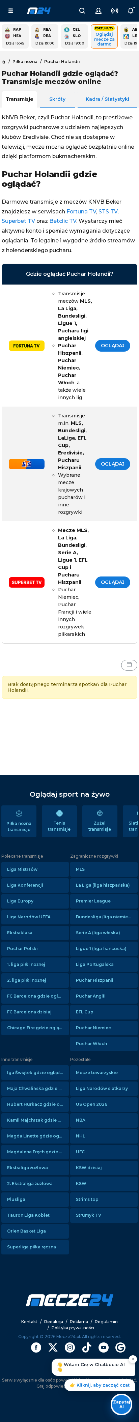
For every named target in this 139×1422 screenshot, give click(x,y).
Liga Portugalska (95, 964)
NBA (80, 1120)
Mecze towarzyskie (97, 1072)
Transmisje (19, 99)
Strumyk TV (88, 1215)
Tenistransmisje (59, 826)
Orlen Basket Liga (26, 1231)
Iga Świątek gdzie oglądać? (37, 1072)
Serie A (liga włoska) (98, 932)
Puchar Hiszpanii (94, 980)
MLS (80, 869)
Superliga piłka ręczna (31, 1246)
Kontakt (29, 1321)
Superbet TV (18, 221)
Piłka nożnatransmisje (18, 826)
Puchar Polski (22, 948)
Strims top (87, 1199)
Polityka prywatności (73, 1327)
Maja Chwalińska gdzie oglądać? (38, 1088)
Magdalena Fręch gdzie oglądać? (38, 1151)
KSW (81, 1183)
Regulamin (106, 1321)
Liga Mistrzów (22, 869)
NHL (80, 1135)
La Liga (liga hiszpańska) (103, 885)
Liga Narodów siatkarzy (102, 1088)
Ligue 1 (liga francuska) (101, 948)
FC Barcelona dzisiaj (29, 1011)
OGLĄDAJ (112, 346)
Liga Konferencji (25, 885)
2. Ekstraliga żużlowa (30, 1183)
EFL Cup (84, 1011)
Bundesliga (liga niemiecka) (107, 916)
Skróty (57, 99)
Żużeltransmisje (99, 826)
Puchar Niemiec (93, 1027)
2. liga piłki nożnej (26, 980)
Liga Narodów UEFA (29, 916)
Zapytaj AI (121, 1404)
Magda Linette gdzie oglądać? (38, 1135)
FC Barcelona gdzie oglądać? (38, 996)
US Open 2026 (91, 1104)
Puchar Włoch (91, 1043)
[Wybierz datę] (129, 665)
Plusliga (16, 1199)
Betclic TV (62, 221)
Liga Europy (20, 900)
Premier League (93, 900)
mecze (39, 11)
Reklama (79, 1321)
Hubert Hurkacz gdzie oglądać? (38, 1104)
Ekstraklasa (19, 932)
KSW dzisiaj (89, 1167)
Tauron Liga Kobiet (28, 1215)
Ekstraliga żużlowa (27, 1167)
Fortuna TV (81, 211)
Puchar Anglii (91, 996)
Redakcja (53, 1321)
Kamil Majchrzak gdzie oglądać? (38, 1120)
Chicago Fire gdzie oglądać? (38, 1027)
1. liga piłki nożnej (26, 964)
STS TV (108, 211)
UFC (80, 1151)
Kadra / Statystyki (107, 99)
